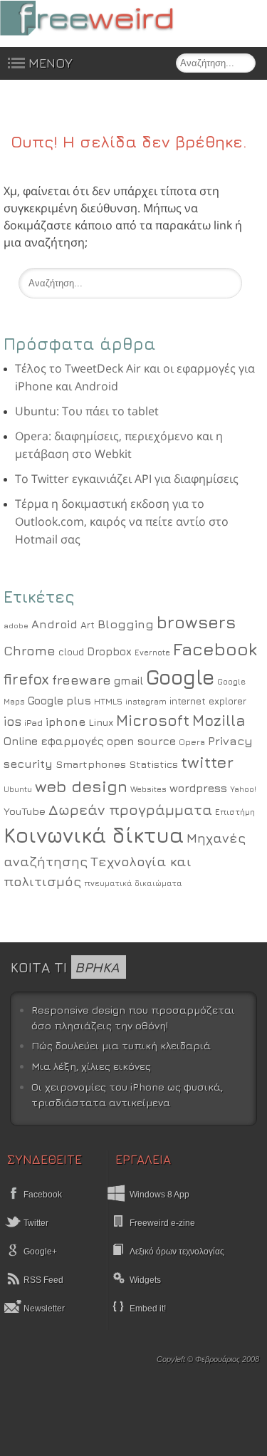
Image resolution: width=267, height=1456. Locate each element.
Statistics (153, 764)
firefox (26, 679)
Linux (100, 722)
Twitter (34, 1223)
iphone (65, 721)
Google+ (39, 1252)
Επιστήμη (235, 812)
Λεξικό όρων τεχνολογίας (177, 1252)
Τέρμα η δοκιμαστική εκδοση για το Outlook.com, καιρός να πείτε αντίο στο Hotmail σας (122, 521)
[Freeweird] (107, 18)
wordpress (198, 788)
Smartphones (91, 764)
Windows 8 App (159, 1195)
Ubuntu (18, 789)
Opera (192, 742)
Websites (148, 789)
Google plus (59, 700)
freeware (81, 679)
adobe (16, 625)
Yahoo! (243, 789)
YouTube (25, 811)
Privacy (230, 741)
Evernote (152, 652)
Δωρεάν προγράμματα (130, 809)
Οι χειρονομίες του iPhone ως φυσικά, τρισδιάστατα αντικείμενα (127, 1094)
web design (81, 786)
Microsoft (152, 720)
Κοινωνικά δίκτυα (94, 835)
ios (12, 721)
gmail (128, 680)
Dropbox (109, 651)
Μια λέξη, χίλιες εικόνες (91, 1066)
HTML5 (108, 701)
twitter (207, 761)
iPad (33, 722)
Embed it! (148, 1309)
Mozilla (218, 720)
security (28, 763)
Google (180, 677)
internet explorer (207, 701)
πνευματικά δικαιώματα (133, 883)
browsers (196, 622)
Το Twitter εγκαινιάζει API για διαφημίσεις (127, 479)
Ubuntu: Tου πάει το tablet (87, 411)
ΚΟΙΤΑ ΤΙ (65, 967)
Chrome (30, 650)
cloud (71, 651)
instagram (146, 701)
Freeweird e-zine (162, 1223)
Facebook (215, 648)
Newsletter (43, 1309)
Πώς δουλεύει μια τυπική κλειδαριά (121, 1045)
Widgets (145, 1280)
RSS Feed (42, 1280)
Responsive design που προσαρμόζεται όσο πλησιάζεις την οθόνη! (133, 1017)
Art (87, 624)
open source (141, 740)
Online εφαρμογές (54, 740)
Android (54, 624)
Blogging (126, 624)
